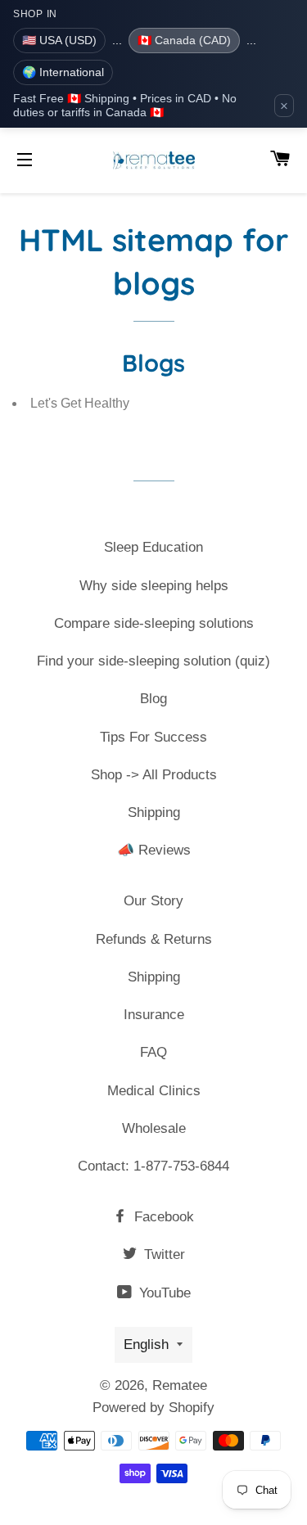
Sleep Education (153, 547)
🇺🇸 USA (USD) (59, 40)
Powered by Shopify (153, 1407)
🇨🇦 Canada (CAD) (184, 40)
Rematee (179, 1385)
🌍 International (63, 72)
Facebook (162, 1217)
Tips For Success (153, 737)
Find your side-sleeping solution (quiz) (153, 661)
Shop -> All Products (154, 775)
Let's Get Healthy (79, 403)
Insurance (154, 1014)
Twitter (162, 1254)
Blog (153, 698)
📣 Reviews (154, 850)
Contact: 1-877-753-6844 (153, 1166)
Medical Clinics (154, 1091)
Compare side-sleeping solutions (154, 623)
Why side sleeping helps (153, 585)
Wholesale (154, 1128)
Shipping (154, 812)
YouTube (163, 1293)
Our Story (153, 901)
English (146, 1344)
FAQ (153, 1052)
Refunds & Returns (154, 939)
